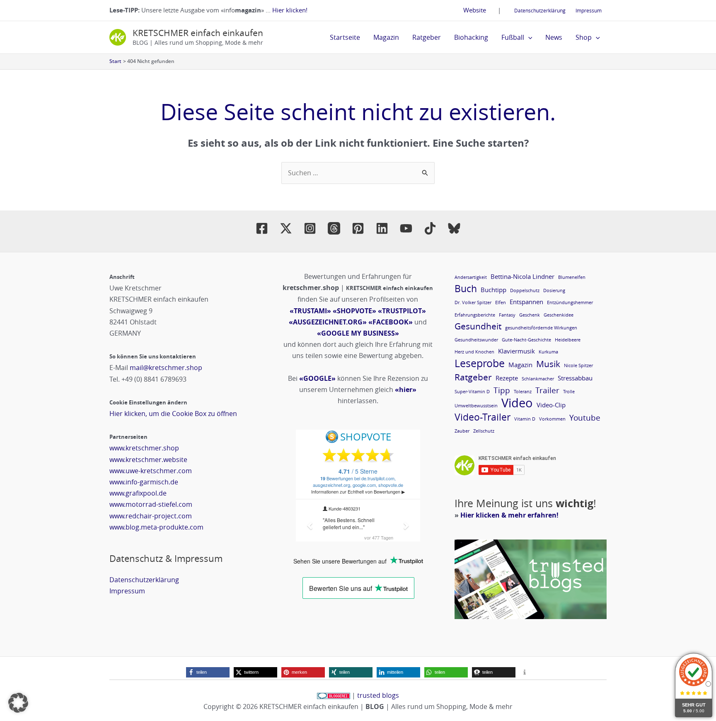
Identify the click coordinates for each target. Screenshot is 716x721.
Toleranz (523, 391)
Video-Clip (551, 405)
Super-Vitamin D (472, 391)
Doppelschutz (524, 290)
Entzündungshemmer (570, 302)
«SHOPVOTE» (354, 310)
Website (474, 10)
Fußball (512, 37)
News (553, 37)
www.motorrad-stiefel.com (150, 504)
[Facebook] (261, 228)
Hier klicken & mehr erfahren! (509, 515)
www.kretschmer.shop (144, 447)
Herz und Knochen (474, 352)
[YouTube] (406, 228)
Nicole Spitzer (578, 365)
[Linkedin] (382, 228)
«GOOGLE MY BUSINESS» (358, 333)
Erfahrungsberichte (475, 315)
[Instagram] (309, 228)
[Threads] (333, 228)
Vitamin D (524, 419)
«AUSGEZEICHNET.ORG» (328, 322)
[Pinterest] (358, 228)
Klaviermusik (516, 351)
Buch (466, 288)
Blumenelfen (571, 277)
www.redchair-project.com (150, 515)
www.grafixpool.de (138, 493)
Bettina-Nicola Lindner (522, 276)
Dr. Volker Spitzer (473, 302)
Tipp (501, 390)
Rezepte (507, 378)
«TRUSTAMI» (310, 310)
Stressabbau (575, 378)
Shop (584, 37)
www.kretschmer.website (148, 459)
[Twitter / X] (285, 228)
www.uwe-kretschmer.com (150, 470)
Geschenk (529, 315)
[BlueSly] (454, 228)
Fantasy (507, 315)
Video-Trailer (482, 417)
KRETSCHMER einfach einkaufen (198, 33)
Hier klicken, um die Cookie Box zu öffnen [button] (173, 413)
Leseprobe (480, 363)
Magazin (386, 37)
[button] (528, 37)
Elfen (500, 302)
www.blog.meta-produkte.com (156, 527)
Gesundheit (478, 326)
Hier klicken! (289, 10)
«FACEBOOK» (390, 322)
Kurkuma (548, 352)
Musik (548, 364)
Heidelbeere (568, 340)
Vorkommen (552, 419)
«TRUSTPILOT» (402, 310)
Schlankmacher (538, 379)
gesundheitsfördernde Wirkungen (541, 328)
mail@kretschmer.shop (166, 367)
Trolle (569, 391)
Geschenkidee (558, 315)
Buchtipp (493, 289)
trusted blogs (378, 695)
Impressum (589, 10)
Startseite (345, 37)
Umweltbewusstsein (476, 406)
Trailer (547, 390)
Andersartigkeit (471, 277)
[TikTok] (430, 228)
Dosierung (554, 290)
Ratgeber (426, 37)
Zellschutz (483, 431)
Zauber (462, 431)
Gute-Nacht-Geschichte (526, 340)
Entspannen (526, 302)
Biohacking (471, 37)
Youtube (584, 417)
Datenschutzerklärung (540, 10)
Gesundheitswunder (476, 340)
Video (517, 403)
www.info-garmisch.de (143, 481)
